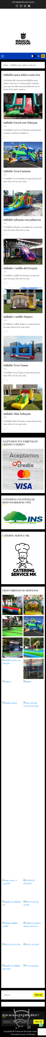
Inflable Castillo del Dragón (20, 268)
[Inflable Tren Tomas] (23, 349)
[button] (2, 56)
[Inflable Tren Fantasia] (23, 155)
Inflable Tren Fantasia (17, 171)
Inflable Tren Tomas (16, 365)
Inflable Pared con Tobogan (20, 122)
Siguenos (43, 56)
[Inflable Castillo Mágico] (23, 300)
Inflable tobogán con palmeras (22, 219)
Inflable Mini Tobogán (17, 414)
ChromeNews (16, 1034)
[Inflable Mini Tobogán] (23, 397)
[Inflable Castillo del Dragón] (23, 252)
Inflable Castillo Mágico (18, 316)
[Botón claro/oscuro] (33, 56)
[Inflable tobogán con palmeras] (23, 203)
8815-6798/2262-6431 (23, 19)
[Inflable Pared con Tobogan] (23, 106)
